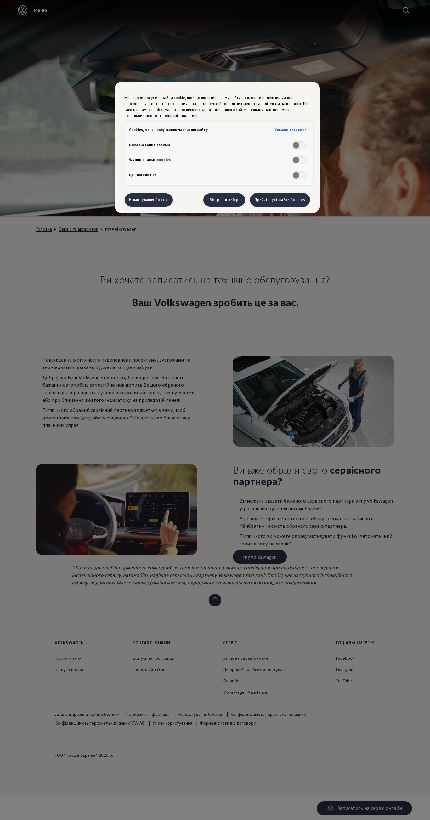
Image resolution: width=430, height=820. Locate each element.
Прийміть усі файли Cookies (280, 199)
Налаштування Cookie (148, 199)
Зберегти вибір (224, 199)
